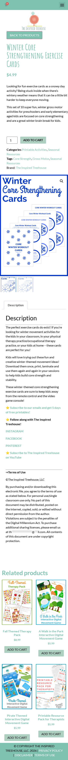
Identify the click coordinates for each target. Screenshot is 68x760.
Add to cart (33, 140)
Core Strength (22, 158)
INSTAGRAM (14, 431)
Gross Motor (40, 158)
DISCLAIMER (23, 755)
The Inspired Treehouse (31, 167)
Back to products (24, 35)
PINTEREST (14, 445)
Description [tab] (16, 305)
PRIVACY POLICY (51, 750)
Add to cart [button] (17, 649)
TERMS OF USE (45, 755)
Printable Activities (34, 149)
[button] (62, 5)
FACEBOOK (14, 438)
